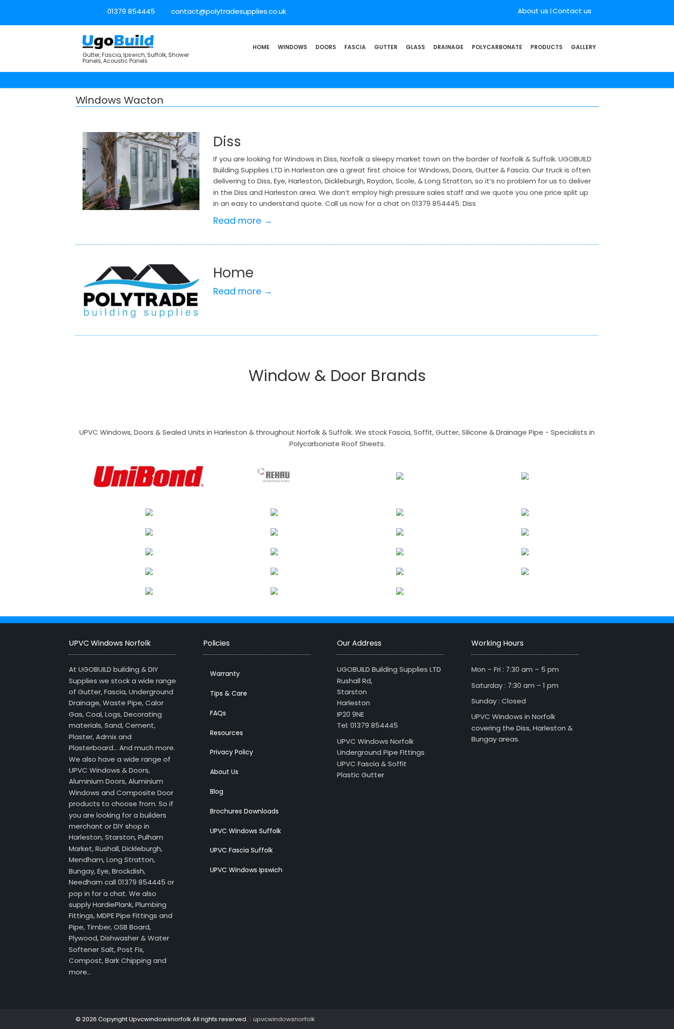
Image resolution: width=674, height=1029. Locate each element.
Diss (227, 141)
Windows (292, 47)
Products (546, 47)
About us (533, 11)
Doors (325, 47)
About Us (224, 771)
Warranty (225, 673)
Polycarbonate (497, 47)
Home (261, 47)
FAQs (218, 713)
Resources (226, 732)
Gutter (386, 47)
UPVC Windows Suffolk (245, 830)
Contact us (571, 11)
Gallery (583, 47)
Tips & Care (228, 693)
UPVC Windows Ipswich (246, 869)
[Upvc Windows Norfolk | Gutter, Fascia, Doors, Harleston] (118, 41)
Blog (216, 791)
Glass (415, 47)
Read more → (242, 221)
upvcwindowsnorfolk (284, 1019)
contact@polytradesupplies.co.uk (227, 11)
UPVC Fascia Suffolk (241, 850)
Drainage (448, 47)
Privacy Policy (231, 752)
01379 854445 (131, 11)
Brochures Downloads (244, 811)
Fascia (355, 47)
